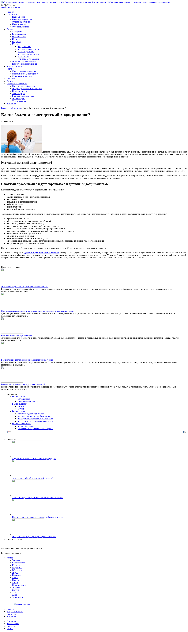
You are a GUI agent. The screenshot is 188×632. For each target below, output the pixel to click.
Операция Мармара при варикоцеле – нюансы (34, 536)
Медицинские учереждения (25, 74)
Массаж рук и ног (26, 51)
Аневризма (17, 32)
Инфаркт (16, 41)
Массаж (15, 44)
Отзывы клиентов (20, 27)
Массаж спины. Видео (28, 54)
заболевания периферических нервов (35, 428)
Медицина (16, 108)
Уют (14, 592)
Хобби (15, 595)
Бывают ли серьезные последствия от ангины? (23, 384)
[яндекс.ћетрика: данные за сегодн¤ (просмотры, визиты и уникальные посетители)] (22, 604)
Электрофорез (18, 93)
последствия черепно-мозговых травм (35, 421)
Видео (10, 29)
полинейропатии (26, 426)
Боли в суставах (19, 404)
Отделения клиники (21, 22)
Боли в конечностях (21, 423)
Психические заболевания (24, 64)
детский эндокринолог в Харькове (41, 252)
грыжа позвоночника (28, 401)
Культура (16, 565)
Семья (15, 577)
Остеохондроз (18, 98)
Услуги (15, 590)
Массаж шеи (23, 56)
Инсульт (16, 39)
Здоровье (16, 560)
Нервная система (20, 91)
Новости (11, 79)
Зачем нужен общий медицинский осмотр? (32, 478)
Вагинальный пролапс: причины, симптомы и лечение (27, 360)
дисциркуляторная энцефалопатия (34, 416)
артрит (21, 409)
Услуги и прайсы (15, 66)
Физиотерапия (19, 101)
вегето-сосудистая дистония (31, 414)
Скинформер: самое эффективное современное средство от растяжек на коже (37, 311)
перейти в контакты (10, 7)
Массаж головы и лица (28, 49)
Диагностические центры (24, 71)
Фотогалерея (13, 623)
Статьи (10, 81)
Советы (15, 580)
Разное (10, 558)
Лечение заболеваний (17, 83)
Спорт (15, 582)
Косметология (18, 563)
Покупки (16, 575)
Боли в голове (18, 411)
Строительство (19, 585)
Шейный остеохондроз (23, 96)
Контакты (11, 103)
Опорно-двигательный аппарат (27, 88)
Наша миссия (18, 17)
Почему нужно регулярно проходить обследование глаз (38, 517)
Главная (10, 12)
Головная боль (19, 34)
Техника (16, 587)
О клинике (12, 14)
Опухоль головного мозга (24, 61)
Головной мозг (19, 36)
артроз (21, 406)
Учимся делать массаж (28, 59)
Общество (17, 570)
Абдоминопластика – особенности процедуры (34, 458)
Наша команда (19, 24)
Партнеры (11, 69)
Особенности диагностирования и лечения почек (24, 286)
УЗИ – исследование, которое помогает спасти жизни (37, 497)
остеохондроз (24, 399)
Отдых (15, 572)
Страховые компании (22, 76)
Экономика (17, 597)
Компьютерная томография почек (17, 335)
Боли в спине (18, 396)
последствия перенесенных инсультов (35, 418)
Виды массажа (24, 46)
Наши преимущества (22, 19)
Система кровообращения (24, 86)
